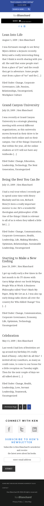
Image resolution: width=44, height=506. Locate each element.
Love (17, 387)
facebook (9, 429)
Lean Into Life (12, 35)
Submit (8, 469)
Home (4, 483)
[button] (26, 22)
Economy (31, 317)
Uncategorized (24, 91)
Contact (5, 488)
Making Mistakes (29, 239)
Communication (32, 231)
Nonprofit (28, 483)
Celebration (10, 335)
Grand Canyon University (20, 105)
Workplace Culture (12, 95)
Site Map (28, 502)
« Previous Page (10, 407)
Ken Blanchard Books (22, 15)
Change (19, 82)
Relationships (9, 91)
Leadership (8, 165)
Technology (21, 165)
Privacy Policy (18, 502)
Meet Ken (9, 483)
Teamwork (20, 391)
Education (29, 161)
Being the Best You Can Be (21, 179)
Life (18, 86)
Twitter (22, 429)
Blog (34, 483)
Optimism (7, 244)
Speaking (21, 483)
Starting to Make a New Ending (19, 259)
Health (30, 235)
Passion (25, 86)
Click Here (22, 5)
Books (15, 483)
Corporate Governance (14, 235)
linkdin (34, 429)
